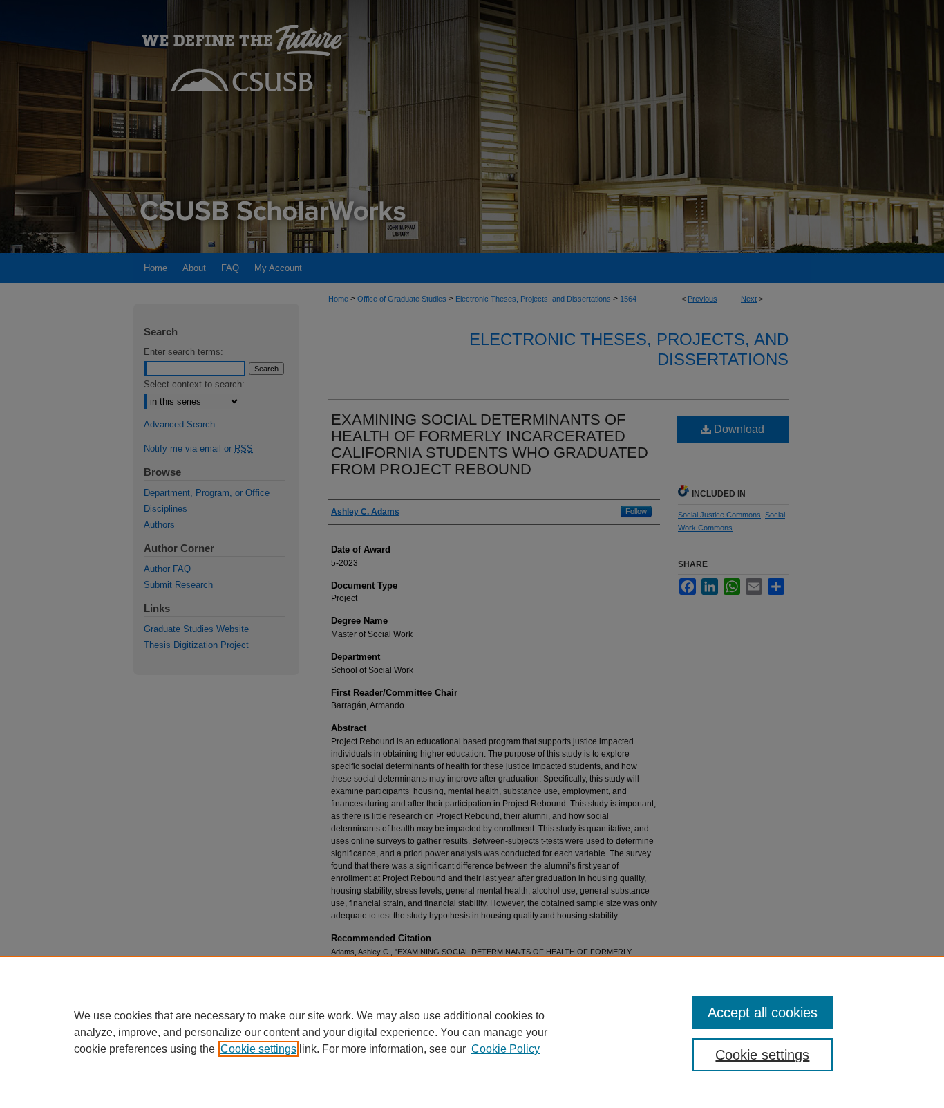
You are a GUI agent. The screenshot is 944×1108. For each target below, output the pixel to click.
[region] (472, 1032)
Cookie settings (258, 1049)
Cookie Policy (505, 1049)
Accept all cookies (763, 1012)
